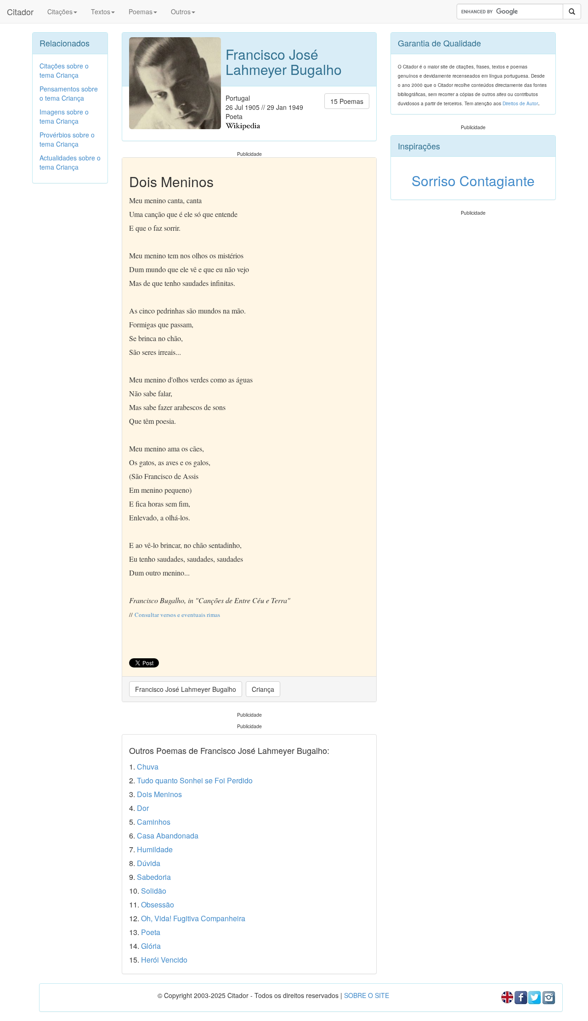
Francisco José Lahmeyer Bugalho (185, 689)
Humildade (155, 849)
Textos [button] (100, 11)
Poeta (150, 932)
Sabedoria (154, 877)
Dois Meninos (159, 794)
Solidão (153, 890)
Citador (20, 11)
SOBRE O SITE (366, 995)
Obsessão (157, 904)
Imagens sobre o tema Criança (64, 116)
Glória (151, 946)
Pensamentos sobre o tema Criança (69, 93)
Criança (263, 689)
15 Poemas (346, 101)
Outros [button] (181, 11)
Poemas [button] (141, 11)
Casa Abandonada (167, 835)
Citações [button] (60, 11)
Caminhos (153, 821)
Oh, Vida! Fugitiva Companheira (193, 918)
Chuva (147, 766)
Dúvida (148, 863)
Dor (143, 808)
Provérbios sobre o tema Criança (67, 139)
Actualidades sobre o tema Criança (70, 162)
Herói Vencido (164, 959)
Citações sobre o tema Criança (64, 70)
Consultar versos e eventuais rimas (177, 614)
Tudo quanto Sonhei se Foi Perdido (195, 780)
